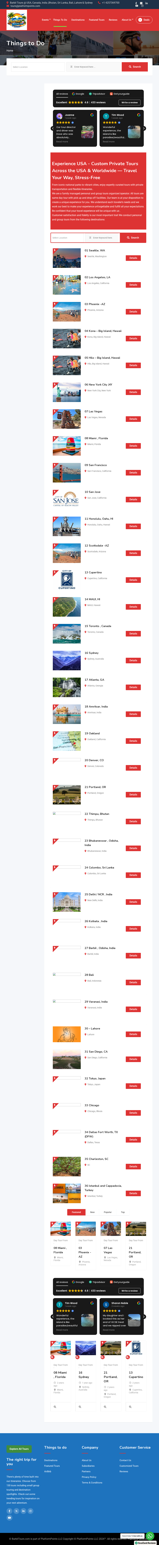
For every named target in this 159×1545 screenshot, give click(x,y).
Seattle (90, 256)
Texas (97, 1142)
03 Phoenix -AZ (95, 304)
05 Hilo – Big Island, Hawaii (102, 358)
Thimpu (91, 820)
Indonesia (96, 981)
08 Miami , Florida (96, 438)
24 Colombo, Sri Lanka (99, 867)
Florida (97, 444)
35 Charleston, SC (96, 1159)
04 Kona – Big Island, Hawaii (103, 331)
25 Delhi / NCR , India (98, 894)
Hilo (89, 363)
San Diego (92, 1057)
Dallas (90, 1142)
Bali (89, 981)
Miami (90, 444)
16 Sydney (91, 653)
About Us (126, 19)
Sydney (90, 659)
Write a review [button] (130, 102)
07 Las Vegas (93, 411)
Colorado (99, 766)
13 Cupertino (93, 572)
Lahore (90, 1034)
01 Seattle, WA (95, 250)
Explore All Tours (19, 1448)
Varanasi (91, 1007)
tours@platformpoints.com (25, 5)
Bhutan (99, 820)
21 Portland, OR (95, 787)
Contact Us (125, 1460)
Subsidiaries (88, 1466)
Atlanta (91, 685)
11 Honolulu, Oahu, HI (99, 519)
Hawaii (107, 337)
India (99, 712)
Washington (101, 256)
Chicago (91, 1111)
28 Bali (89, 975)
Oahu (99, 524)
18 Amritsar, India (96, 706)
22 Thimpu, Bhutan (97, 814)
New (92, 1212)
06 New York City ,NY (98, 384)
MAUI (90, 605)
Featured (76, 1212)
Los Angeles (93, 283)
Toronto (91, 632)
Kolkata (91, 927)
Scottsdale (92, 551)
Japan (97, 1084)
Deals (147, 19)
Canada (100, 632)
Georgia (99, 685)
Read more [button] (62, 141)
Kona (90, 337)
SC (88, 1165)
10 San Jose (92, 492)
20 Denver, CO (94, 760)
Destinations (78, 19)
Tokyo (90, 1084)
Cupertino (92, 578)
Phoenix (91, 310)
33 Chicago (92, 1105)
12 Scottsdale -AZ (97, 545)
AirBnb (47, 1471)
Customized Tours (129, 1466)
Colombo (91, 873)
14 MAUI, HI (92, 599)
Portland (91, 793)
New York (106, 390)
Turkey (99, 1196)
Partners (86, 1471)
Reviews (113, 19)
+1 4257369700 (110, 2)
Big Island (98, 337)
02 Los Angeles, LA (97, 277)
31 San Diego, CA (96, 1052)
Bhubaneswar (94, 851)
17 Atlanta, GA (94, 680)
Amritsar (91, 712)
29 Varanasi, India (96, 1002)
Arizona (100, 310)
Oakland (91, 739)
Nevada (102, 417)
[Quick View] (54, 1407)
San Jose (91, 498)
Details (133, 258)
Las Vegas (92, 417)
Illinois (99, 1111)
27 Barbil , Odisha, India (100, 948)
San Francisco (94, 471)
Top (123, 1212)
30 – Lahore (92, 1028)
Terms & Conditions (92, 1482)
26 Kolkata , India (96, 921)
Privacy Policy (89, 1477)
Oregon (100, 793)
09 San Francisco (96, 465)
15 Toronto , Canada (98, 626)
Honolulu (91, 524)
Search (137, 66)
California (104, 283)
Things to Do (60, 19)
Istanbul (91, 1196)
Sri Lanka (101, 873)
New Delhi (92, 900)
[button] (78, 93)
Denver (90, 766)
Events (45, 19)
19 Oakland (92, 733)
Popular (108, 1212)
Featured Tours (96, 19)
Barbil (90, 954)
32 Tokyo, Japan (95, 1078)
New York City (94, 390)
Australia (99, 659)
